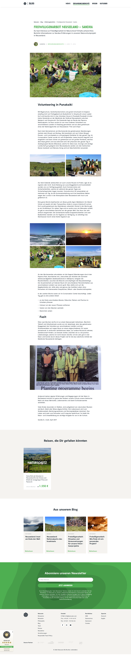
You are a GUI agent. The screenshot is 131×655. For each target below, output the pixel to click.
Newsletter (41, 630)
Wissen (94, 3)
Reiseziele (40, 618)
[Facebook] (62, 625)
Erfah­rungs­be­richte (81, 3)
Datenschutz (89, 618)
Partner (40, 628)
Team (39, 626)
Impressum (88, 621)
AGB (86, 616)
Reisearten (41, 616)
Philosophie (41, 621)
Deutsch (103, 616)
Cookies (87, 623)
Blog (39, 623)
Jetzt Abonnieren (65, 585)
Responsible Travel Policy (45, 635)
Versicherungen (42, 633)
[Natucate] (25, 3)
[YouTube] (70, 625)
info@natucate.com (71, 616)
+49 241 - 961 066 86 (69, 621)
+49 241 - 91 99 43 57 (70, 618)
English (103, 618)
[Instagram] (66, 625)
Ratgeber (103, 3)
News (68, 3)
